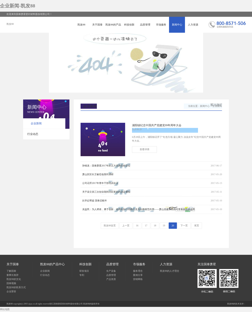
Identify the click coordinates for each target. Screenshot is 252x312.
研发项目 (84, 271)
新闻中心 (177, 24)
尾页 (196, 225)
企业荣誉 (11, 291)
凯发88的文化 (14, 279)
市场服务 (161, 24)
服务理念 (138, 271)
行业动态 (32, 134)
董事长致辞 (13, 275)
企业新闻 (36, 123)
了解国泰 (11, 271)
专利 (81, 275)
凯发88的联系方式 (16, 287)
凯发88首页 (110, 225)
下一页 (184, 225)
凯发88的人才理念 (169, 271)
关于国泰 (97, 24)
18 (155, 225)
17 (146, 225)
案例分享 (138, 275)
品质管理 (145, 24)
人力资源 (193, 24)
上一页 (125, 225)
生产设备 (111, 271)
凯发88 (10, 24)
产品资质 (111, 279)
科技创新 (129, 24)
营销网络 (138, 279)
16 (137, 225)
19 (164, 225)
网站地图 (5, 309)
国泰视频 (11, 283)
